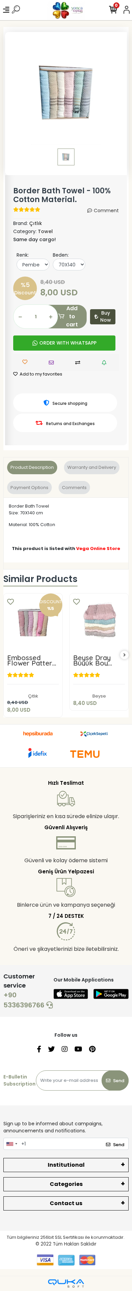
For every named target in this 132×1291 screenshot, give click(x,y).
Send (118, 1080)
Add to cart (72, 316)
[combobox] (11, 1144)
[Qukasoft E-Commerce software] (66, 1283)
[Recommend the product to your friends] (53, 362)
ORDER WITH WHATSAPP (67, 343)
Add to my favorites (40, 374)
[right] (124, 655)
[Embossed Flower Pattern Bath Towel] (33, 622)
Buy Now (105, 316)
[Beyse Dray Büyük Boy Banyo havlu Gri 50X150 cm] (99, 622)
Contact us (66, 1203)
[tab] (32, 467)
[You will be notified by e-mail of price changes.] (105, 362)
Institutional (66, 1165)
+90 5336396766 (24, 1000)
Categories (66, 1184)
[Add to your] (79, 362)
